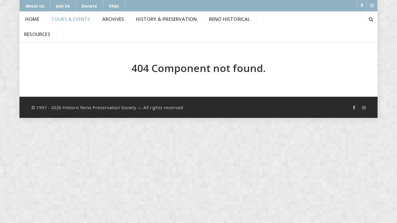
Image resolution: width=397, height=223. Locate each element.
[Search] (370, 19)
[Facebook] (362, 5)
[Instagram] (372, 5)
